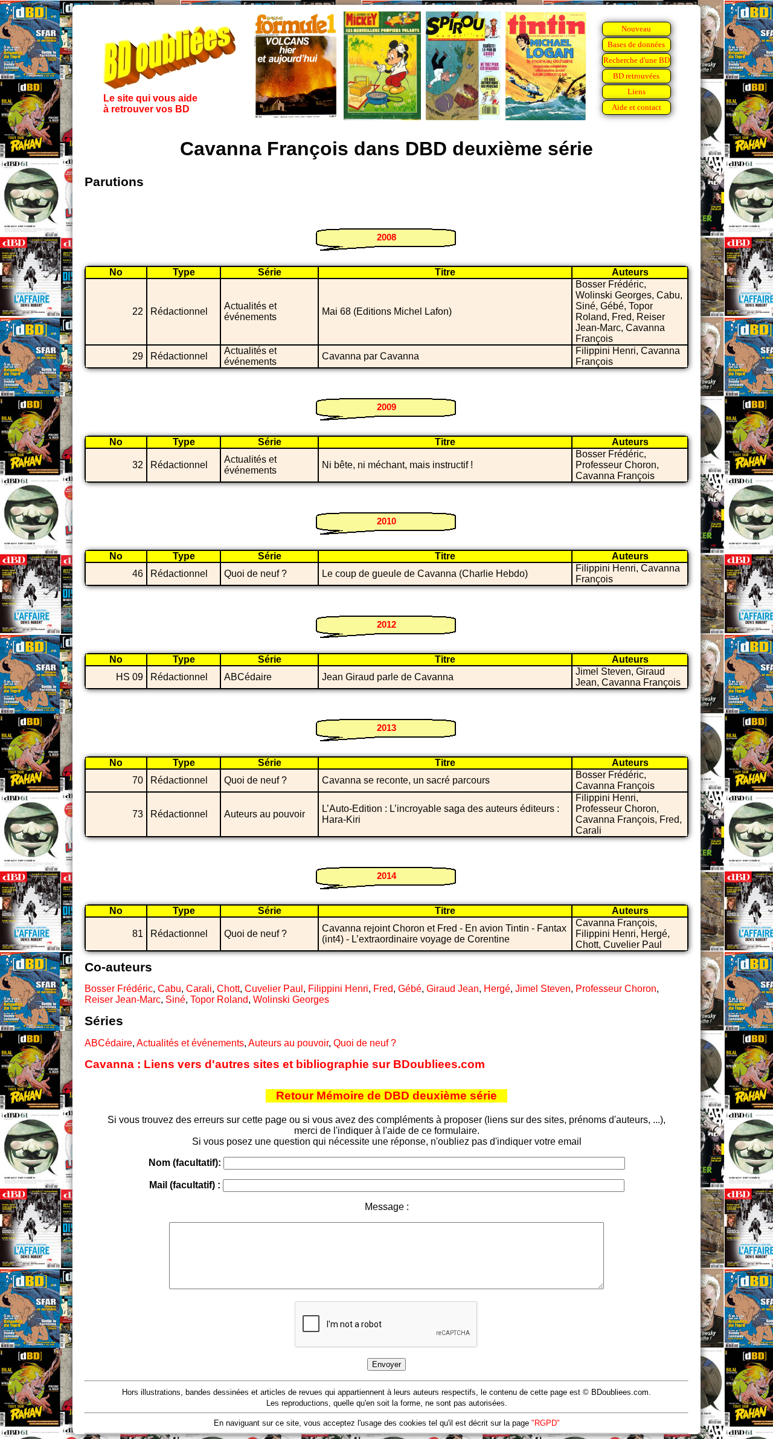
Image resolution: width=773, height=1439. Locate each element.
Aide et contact (636, 107)
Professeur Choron (616, 988)
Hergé (497, 988)
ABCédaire (108, 1043)
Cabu (169, 988)
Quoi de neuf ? (364, 1043)
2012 (386, 624)
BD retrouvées (636, 75)
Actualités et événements (190, 1043)
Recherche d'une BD (636, 60)
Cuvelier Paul (274, 988)
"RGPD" (545, 1423)
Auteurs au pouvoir (288, 1043)
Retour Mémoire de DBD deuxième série (386, 1095)
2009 (386, 407)
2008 (386, 237)
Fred (383, 988)
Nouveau (636, 28)
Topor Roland (219, 999)
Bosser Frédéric (119, 988)
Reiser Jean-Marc (123, 999)
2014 (386, 876)
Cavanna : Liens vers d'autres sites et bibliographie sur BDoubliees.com (285, 1064)
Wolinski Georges (291, 999)
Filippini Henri (338, 988)
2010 (386, 521)
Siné (175, 999)
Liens (636, 91)
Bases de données (636, 44)
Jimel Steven (543, 988)
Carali (199, 988)
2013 (386, 728)
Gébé (410, 988)
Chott (228, 988)
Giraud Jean (452, 988)
